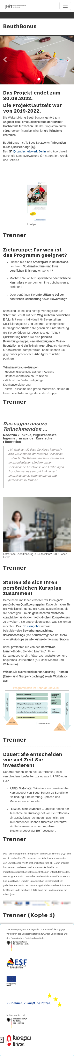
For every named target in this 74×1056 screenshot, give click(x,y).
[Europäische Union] (11, 981)
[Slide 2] (38, 79)
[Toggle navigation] (65, 6)
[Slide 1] (35, 79)
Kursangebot (32, 626)
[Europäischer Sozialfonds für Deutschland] (17, 963)
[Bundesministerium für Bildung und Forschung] (17, 1023)
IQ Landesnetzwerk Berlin (29, 151)
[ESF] (34, 1000)
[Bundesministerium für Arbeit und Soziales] (18, 946)
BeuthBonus (20, 26)
